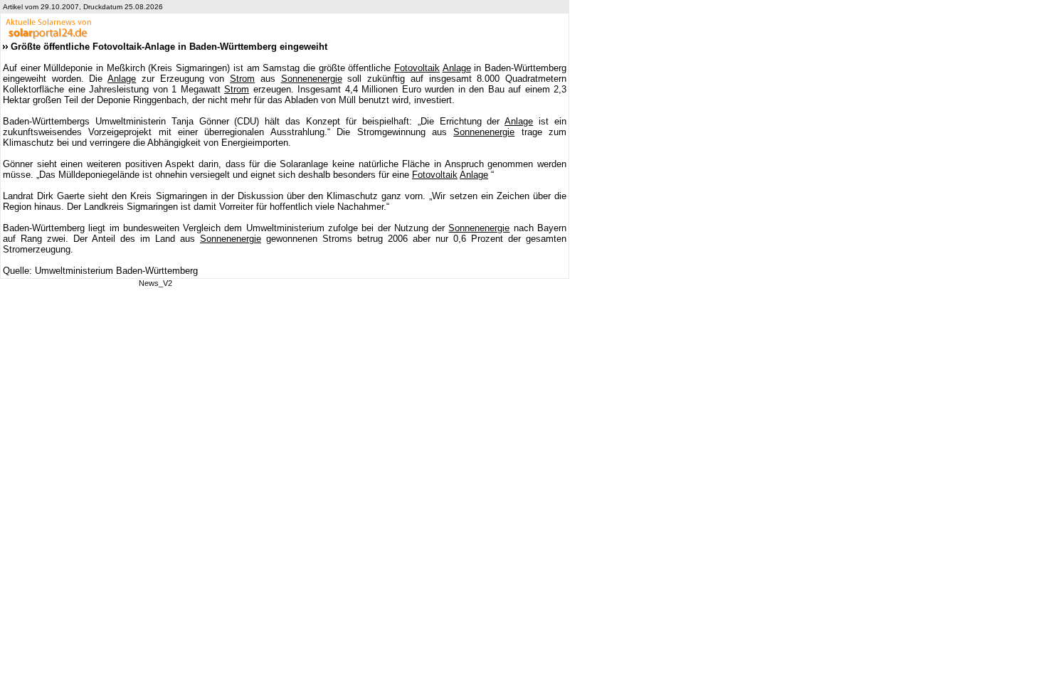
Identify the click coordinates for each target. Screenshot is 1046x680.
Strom (242, 78)
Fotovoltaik (417, 68)
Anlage (457, 68)
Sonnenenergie (311, 78)
